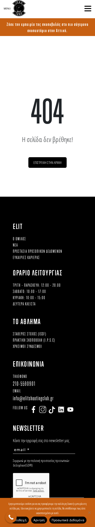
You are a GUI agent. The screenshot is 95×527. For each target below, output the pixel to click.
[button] (87, 8)
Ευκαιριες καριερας (26, 257)
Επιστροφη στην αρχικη (47, 162)
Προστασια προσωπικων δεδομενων (37, 251)
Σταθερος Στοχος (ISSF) (29, 333)
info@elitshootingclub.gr (33, 398)
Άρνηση (39, 520)
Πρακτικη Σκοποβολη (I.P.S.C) (34, 340)
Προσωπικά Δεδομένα (68, 520)
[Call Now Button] (11, 517)
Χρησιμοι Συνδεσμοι (27, 346)
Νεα (15, 244)
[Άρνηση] (89, 512)
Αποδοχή (20, 520)
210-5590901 (24, 383)
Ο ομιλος (19, 238)
